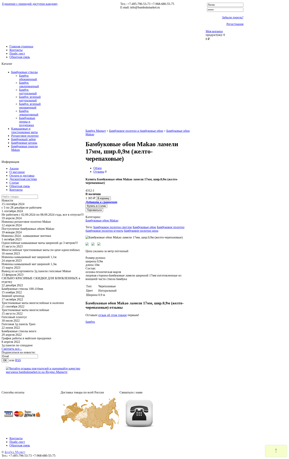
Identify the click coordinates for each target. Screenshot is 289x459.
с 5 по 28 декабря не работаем (21, 207)
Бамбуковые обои (144, 227)
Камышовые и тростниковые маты (24, 130)
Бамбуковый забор (23, 139)
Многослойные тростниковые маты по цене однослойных (41, 250)
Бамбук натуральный (28, 91)
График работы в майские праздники (26, 338)
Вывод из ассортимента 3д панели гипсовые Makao (36, 271)
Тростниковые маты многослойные (25, 310)
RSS (18, 360)
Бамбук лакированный (29, 84)
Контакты (16, 50)
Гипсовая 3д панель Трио (18, 324)
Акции (14, 168)
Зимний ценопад (13, 295)
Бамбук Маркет (96, 130)
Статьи (14, 182)
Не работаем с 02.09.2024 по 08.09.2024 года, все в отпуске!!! (43, 214)
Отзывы (98, 171)
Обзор (97, 168)
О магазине (17, 172)
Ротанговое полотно (25, 135)
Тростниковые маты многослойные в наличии (33, 303)
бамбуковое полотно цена (141, 230)
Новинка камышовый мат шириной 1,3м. (29, 264)
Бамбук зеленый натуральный (30, 98)
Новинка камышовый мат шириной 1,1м (29, 257)
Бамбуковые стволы (24, 72)
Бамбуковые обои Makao (102, 220)
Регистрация (234, 24)
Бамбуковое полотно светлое (112, 227)
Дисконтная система (23, 179)
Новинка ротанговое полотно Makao (26, 221)
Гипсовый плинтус (14, 317)
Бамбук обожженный (28, 77)
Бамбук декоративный (28, 112)
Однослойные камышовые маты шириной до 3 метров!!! (40, 243)
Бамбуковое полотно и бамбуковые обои (136, 130)
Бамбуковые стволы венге (19, 331)
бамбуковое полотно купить (104, 230)
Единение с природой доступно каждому (30, 3)
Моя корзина (214, 31)
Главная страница (21, 46)
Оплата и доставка (21, 175)
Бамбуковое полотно (170, 227)
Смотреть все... (12, 348)
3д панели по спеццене (17, 345)
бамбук (90, 321)
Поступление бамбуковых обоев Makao (28, 228)
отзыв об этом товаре (112, 315)
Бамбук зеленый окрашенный (30, 105)
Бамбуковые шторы (24, 142)
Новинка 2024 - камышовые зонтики (26, 235)
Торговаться (94, 210)
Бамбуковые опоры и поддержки (27, 121)
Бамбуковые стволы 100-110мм (22, 288)
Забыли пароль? (232, 17)
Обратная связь (19, 57)
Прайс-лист (17, 53)
